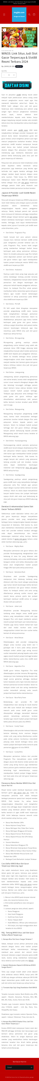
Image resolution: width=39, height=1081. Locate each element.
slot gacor (25, 183)
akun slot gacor (26, 884)
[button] (4, 14)
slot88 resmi (23, 130)
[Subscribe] (31, 1067)
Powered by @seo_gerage (27, 1077)
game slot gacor (21, 539)
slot (13, 747)
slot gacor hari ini (21, 793)
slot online (33, 217)
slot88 (19, 95)
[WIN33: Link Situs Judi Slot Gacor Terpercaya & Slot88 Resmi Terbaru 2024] (17, 90)
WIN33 (31, 961)
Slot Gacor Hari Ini (14, 1077)
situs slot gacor (31, 468)
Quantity (4, 71)
